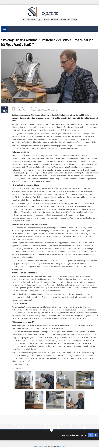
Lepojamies (42, 110)
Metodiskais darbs (53, 110)
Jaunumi (35, 110)
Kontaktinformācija (70, 19)
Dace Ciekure (23, 110)
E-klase (56, 19)
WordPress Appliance (40, 446)
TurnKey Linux (60, 446)
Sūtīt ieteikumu (30, 19)
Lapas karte (44, 19)
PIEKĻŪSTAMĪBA (68, 435)
